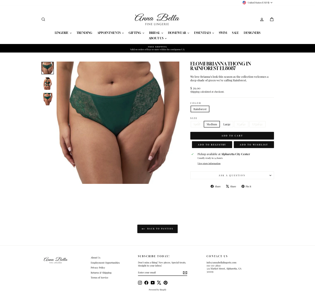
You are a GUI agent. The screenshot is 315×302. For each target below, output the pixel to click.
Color (195, 103)
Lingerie (62, 33)
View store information (209, 163)
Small (196, 124)
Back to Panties (159, 228)
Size (194, 118)
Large (227, 124)
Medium (212, 124)
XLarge (241, 124)
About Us (156, 38)
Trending (84, 33)
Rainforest (200, 109)
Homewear (177, 33)
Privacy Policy (98, 267)
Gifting (135, 33)
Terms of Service (99, 277)
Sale (235, 33)
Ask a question (232, 175)
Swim (223, 33)
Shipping (195, 91)
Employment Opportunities (105, 262)
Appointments (109, 33)
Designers (252, 33)
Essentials (202, 33)
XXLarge (257, 124)
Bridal (155, 33)
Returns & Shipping (101, 272)
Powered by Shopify (157, 289)
